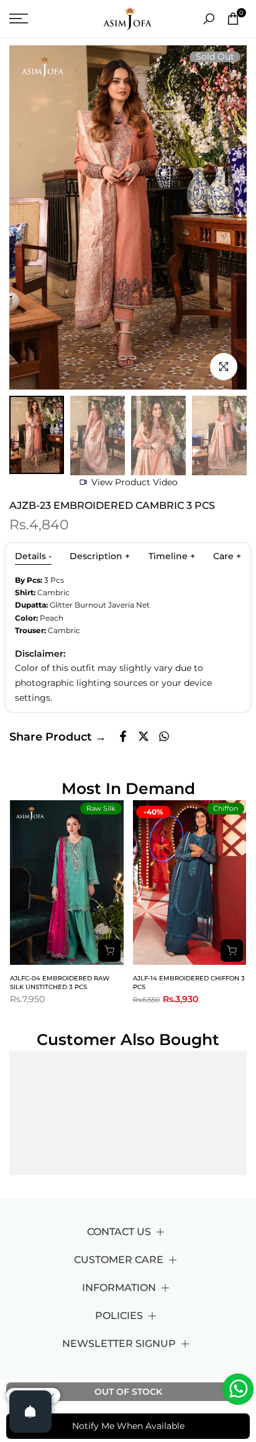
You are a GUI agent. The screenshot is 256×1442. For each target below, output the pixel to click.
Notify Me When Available (128, 1425)
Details (33, 556)
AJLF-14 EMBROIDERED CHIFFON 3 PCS (189, 982)
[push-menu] (18, 18)
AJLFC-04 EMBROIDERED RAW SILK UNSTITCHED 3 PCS (59, 982)
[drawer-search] (209, 19)
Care (227, 556)
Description (100, 556)
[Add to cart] (109, 950)
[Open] (30, 1411)
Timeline (172, 556)
